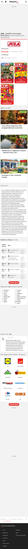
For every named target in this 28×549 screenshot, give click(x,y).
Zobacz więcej (14, 282)
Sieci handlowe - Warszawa (16, 519)
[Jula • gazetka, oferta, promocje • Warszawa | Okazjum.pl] (14, 44)
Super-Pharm (6, 543)
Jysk (4, 540)
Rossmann (5, 535)
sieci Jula (9, 240)
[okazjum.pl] (14, 2)
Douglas (5, 546)
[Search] (26, 2)
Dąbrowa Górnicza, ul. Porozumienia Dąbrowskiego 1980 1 (13, 258)
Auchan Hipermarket (21, 535)
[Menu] (1, 2)
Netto (17, 532)
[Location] (5, 2)
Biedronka (5, 532)
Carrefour (5, 538)
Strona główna (3, 519)
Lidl (4, 530)
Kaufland (18, 530)
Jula (26, 519)
